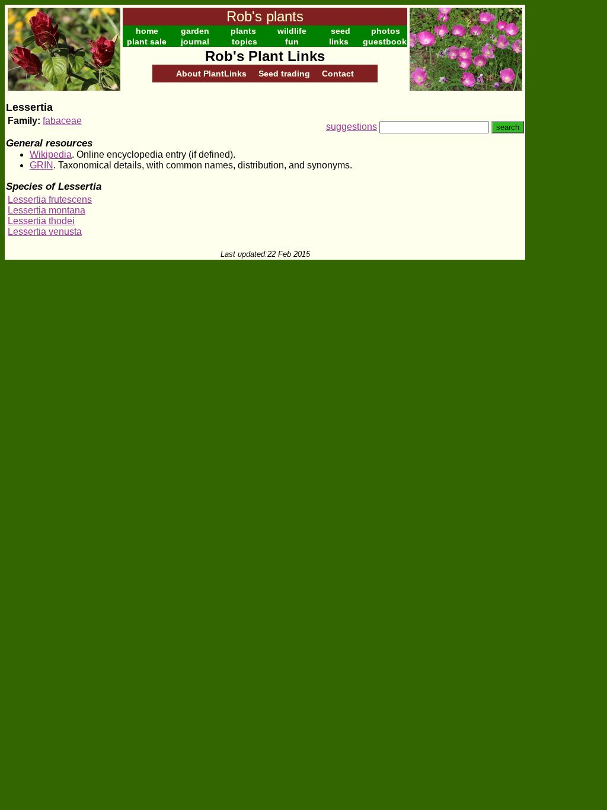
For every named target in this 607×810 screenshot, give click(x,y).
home (147, 31)
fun (292, 41)
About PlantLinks (211, 73)
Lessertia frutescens (50, 199)
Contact (338, 73)
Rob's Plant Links (265, 56)
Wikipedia (51, 154)
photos (385, 31)
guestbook (385, 41)
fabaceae (62, 121)
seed (340, 31)
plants (243, 31)
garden (195, 31)
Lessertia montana (46, 210)
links (339, 41)
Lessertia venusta (45, 232)
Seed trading (284, 73)
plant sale (147, 41)
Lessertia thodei (41, 221)
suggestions (351, 127)
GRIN (41, 165)
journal (195, 41)
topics (244, 41)
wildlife (291, 31)
